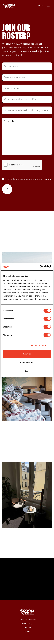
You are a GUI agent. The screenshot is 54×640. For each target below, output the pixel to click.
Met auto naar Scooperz (18, 456)
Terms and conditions (27, 620)
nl (39, 6)
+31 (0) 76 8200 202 (12, 237)
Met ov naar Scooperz (17, 448)
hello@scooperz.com (13, 233)
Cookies (27, 631)
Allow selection (27, 362)
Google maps (9, 439)
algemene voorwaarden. (39, 179)
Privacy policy (27, 623)
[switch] (47, 319)
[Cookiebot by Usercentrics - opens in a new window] (39, 267)
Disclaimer (27, 627)
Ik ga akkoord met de (28, 179)
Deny (27, 371)
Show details (38, 345)
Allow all (27, 354)
